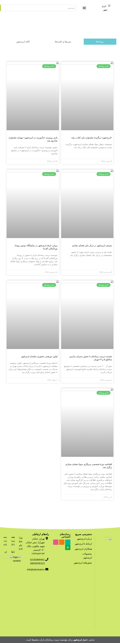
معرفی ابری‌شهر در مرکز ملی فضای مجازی (92, 245)
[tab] (100, 42)
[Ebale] (67, 542)
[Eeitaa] (61, 542)
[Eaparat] (55, 542)
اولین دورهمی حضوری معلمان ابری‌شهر (39, 356)
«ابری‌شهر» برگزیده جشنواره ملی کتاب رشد (91, 137)
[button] (84, 8)
